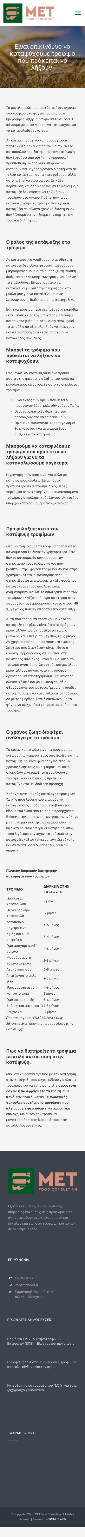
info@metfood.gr (26, 1285)
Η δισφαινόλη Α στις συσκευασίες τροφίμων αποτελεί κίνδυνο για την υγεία (41, 1364)
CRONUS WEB (56, 1519)
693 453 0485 (24, 1278)
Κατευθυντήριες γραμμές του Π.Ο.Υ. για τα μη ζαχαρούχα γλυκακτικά (42, 1387)
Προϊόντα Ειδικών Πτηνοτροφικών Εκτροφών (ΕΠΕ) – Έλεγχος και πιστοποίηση (41, 1341)
